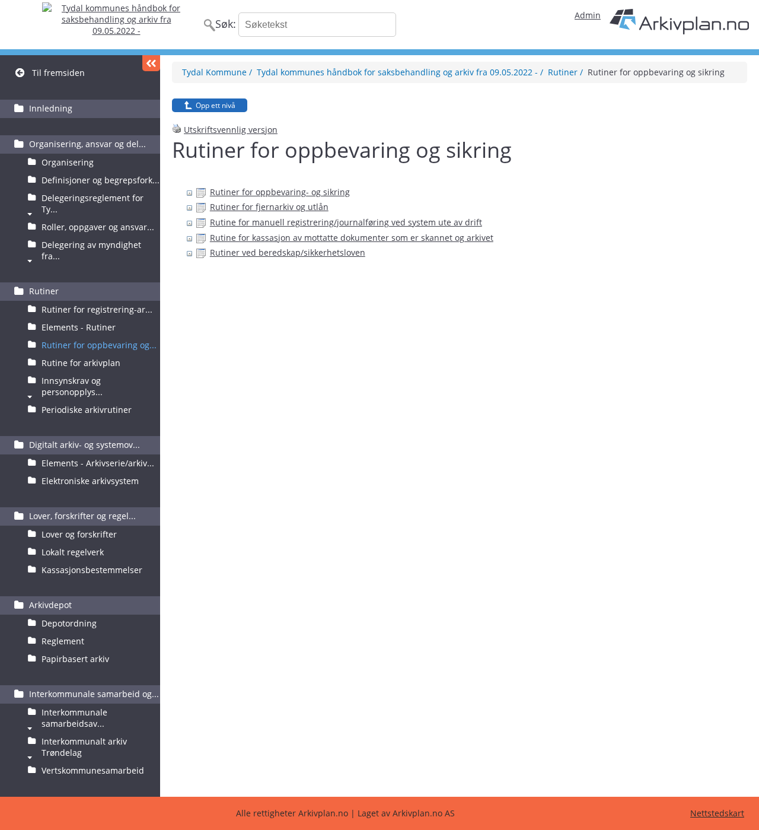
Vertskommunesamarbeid (93, 770)
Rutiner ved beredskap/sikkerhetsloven (287, 252)
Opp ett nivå (215, 105)
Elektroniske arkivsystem (90, 480)
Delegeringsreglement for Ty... (92, 203)
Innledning (50, 108)
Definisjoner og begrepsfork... (101, 180)
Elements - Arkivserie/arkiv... (98, 463)
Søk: (225, 24)
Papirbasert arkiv (75, 658)
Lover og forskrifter (79, 534)
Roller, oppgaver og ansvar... (98, 227)
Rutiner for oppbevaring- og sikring (280, 192)
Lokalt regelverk (73, 552)
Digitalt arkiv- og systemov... (84, 444)
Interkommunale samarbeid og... (94, 693)
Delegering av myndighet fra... (91, 250)
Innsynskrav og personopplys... (72, 386)
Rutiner (44, 291)
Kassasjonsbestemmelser (92, 569)
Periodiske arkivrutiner (87, 409)
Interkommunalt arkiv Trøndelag (84, 747)
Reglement (63, 641)
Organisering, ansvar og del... (87, 144)
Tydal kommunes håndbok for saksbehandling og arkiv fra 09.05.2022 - (397, 72)
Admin (588, 15)
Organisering (68, 162)
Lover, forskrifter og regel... (82, 515)
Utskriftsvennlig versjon (231, 129)
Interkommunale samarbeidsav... (74, 718)
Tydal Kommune (214, 72)
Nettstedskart (717, 813)
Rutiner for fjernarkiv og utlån (269, 206)
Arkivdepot (50, 604)
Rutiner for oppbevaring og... (99, 345)
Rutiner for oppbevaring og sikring (656, 72)
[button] (151, 63)
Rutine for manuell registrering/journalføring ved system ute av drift (346, 222)
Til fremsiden (58, 72)
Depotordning (69, 623)
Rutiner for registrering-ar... (97, 309)
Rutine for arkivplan (81, 362)
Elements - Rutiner (79, 327)
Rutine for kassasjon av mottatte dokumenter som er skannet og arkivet (351, 237)
